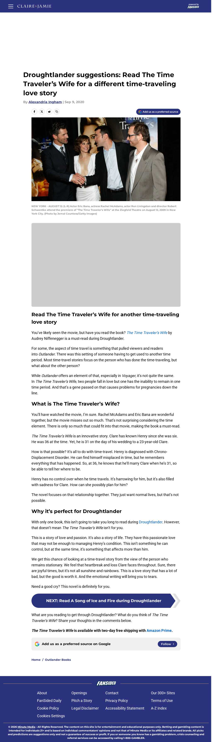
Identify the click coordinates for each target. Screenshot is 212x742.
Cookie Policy (48, 708)
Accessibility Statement (124, 708)
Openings (79, 693)
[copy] (57, 112)
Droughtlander (150, 522)
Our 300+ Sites (163, 693)
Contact (111, 693)
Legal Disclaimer (85, 708)
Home (36, 660)
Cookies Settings (51, 716)
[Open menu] (10, 6)
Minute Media (26, 726)
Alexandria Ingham (45, 102)
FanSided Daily (49, 700)
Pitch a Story (81, 700)
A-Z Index (159, 708)
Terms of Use (162, 700)
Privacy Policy (116, 700)
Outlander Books (58, 660)
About (42, 693)
